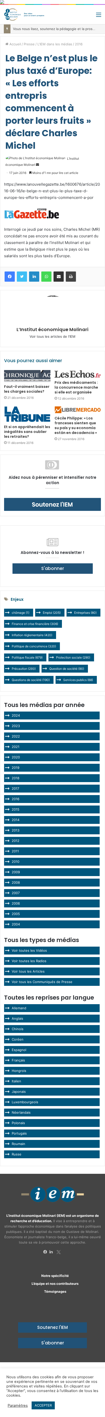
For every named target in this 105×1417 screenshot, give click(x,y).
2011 (15, 851)
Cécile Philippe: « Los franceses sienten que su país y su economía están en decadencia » (76, 425)
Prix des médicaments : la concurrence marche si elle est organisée (76, 387)
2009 (16, 872)
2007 (16, 893)
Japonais (19, 1091)
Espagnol (19, 1050)
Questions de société (31, 680)
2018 (15, 778)
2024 (16, 715)
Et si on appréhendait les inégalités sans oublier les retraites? (27, 431)
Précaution (24, 669)
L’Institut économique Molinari (52, 329)
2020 (16, 757)
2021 (15, 747)
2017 (15, 788)
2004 (16, 924)
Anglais (17, 1018)
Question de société (66, 669)
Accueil (14, 44)
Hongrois (19, 1071)
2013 (15, 830)
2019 (15, 768)
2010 (15, 862)
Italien (16, 1081)
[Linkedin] (52, 1252)
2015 (15, 809)
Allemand (19, 1008)
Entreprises (85, 613)
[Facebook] (46, 1252)
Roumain (18, 1144)
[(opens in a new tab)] (27, 414)
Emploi (52, 613)
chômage (20, 613)
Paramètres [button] (18, 1405)
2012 (15, 841)
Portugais (19, 1133)
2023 (16, 726)
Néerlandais (21, 1112)
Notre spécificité (55, 1276)
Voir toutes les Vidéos (29, 950)
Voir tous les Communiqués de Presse (42, 982)
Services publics (78, 680)
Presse (29, 44)
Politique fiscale (27, 657)
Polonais (18, 1123)
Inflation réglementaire (32, 635)
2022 (16, 736)
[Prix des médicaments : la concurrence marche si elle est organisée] (78, 374)
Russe (16, 1154)
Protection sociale (73, 657)
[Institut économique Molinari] (24, 14)
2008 (16, 882)
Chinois (17, 1029)
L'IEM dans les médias (54, 44)
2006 (16, 903)
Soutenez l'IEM (52, 1327)
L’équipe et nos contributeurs (55, 1284)
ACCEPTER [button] (43, 1405)
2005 (16, 914)
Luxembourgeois (25, 1102)
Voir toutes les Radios (29, 961)
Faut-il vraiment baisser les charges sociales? (26, 389)
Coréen (17, 1039)
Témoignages (55, 1291)
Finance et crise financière (35, 624)
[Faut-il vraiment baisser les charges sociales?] (27, 376)
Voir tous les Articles (28, 971)
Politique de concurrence (34, 646)
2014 (15, 820)
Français (18, 1060)
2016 (79, 44)
